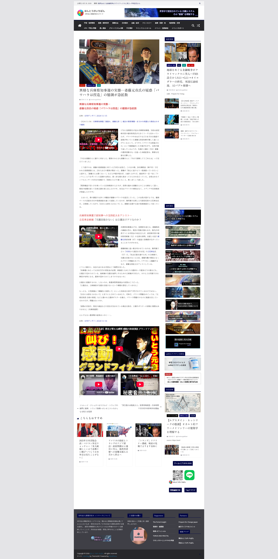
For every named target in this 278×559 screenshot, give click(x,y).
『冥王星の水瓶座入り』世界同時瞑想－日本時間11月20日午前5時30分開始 (140, 407)
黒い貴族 (103, 28)
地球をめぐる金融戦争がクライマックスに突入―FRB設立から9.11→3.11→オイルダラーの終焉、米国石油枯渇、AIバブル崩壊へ (183, 78)
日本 (99, 85)
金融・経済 (135, 23)
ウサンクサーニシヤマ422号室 (163, 540)
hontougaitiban (96, 99)
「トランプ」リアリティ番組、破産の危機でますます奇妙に (147, 443)
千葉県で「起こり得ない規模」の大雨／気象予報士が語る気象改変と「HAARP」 (190, 119)
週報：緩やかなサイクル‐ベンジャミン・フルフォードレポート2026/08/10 (190, 133)
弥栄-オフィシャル (159, 531)
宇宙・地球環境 (89, 23)
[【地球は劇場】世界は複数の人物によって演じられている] (172, 451)
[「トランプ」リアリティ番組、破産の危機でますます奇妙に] (148, 425)
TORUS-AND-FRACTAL (161, 536)
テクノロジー (147, 23)
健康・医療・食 (160, 23)
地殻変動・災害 (174, 23)
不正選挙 (129, 28)
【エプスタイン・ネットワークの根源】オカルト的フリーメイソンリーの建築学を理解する (182, 426)
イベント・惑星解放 (161, 28)
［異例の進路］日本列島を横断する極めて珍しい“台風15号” (118, 3)
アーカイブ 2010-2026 (183, 463)
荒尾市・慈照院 (158, 527)
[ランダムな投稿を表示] (198, 25)
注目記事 (193, 415)
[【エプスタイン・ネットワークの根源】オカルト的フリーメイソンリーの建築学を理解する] (183, 402)
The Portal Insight (159, 522)
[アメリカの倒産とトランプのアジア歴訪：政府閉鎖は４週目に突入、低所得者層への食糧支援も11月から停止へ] (119, 425)
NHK (128, 251)
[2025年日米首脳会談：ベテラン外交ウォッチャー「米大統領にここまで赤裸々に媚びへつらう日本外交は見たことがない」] (90, 425)
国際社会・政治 (91, 85)
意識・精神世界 (103, 23)
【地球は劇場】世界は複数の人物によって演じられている (190, 449)
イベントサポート (178, 28)
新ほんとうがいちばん (186, 538)
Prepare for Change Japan (188, 522)
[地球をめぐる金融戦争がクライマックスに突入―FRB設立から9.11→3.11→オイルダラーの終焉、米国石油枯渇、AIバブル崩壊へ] (183, 52)
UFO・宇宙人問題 (90, 28)
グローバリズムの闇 (116, 28)
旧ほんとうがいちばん (186, 543)
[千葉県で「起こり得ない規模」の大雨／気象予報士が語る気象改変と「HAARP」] (172, 121)
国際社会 (115, 23)
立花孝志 (150, 251)
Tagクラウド (190, 490)
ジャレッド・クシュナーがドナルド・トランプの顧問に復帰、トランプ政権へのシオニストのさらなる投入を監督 (99, 408)
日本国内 (125, 23)
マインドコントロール (143, 28)
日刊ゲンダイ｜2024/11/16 (95, 321)
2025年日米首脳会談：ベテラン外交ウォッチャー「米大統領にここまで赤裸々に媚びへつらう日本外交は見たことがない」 (89, 449)
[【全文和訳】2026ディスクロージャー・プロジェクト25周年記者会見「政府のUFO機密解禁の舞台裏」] (172, 106)
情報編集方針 (175, 490)
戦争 (179, 65)
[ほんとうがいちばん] (79, 25)
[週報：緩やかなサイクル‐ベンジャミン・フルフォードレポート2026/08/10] (172, 135)
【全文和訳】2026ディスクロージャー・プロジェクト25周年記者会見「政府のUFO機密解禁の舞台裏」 (190, 104)
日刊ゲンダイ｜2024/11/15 (95, 116)
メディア (82, 85)
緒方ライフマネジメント (187, 527)
